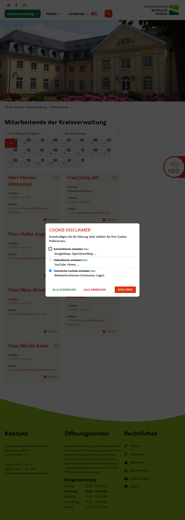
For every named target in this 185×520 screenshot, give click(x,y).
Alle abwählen (95, 289)
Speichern (125, 289)
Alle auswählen (64, 289)
